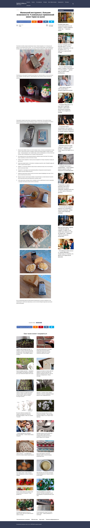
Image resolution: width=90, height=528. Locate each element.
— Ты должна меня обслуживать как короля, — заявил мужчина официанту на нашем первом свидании (66, 129)
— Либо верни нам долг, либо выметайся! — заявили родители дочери (65, 89)
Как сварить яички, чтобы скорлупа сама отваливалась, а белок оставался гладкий (24, 474)
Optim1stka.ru (21, 3)
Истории (45, 2)
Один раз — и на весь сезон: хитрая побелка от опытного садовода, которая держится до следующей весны (45, 394)
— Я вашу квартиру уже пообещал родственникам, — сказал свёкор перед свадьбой (24, 434)
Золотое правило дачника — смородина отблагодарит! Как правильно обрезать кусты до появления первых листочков (24, 372)
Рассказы (67, 2)
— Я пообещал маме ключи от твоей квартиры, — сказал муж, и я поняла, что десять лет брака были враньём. (65, 254)
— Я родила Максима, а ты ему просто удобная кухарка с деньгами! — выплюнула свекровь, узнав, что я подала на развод (65, 108)
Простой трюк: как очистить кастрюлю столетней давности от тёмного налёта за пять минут (45, 474)
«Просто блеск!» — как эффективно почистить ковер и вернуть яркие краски (25, 454)
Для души (28, 5)
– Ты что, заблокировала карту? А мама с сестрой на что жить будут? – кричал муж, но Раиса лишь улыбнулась (65, 70)
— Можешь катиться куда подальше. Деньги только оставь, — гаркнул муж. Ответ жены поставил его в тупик (66, 148)
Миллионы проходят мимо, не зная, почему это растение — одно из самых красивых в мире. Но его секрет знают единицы (45, 414)
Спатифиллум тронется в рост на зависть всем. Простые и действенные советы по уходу (24, 513)
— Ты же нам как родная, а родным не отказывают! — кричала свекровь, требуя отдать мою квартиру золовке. (65, 210)
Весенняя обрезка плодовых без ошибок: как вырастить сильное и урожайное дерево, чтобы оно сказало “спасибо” (24, 414)
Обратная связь (34, 519)
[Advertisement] (35, 36)
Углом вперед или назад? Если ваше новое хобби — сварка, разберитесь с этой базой (44, 513)
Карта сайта (41, 519)
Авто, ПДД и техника (52, 2)
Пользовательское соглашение (23, 519)
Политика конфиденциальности (52, 519)
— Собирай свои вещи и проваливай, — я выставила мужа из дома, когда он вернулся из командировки (66, 168)
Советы (33, 2)
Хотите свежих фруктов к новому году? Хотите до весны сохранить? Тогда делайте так (24, 493)
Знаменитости (60, 2)
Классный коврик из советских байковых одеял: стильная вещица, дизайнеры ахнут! (44, 455)
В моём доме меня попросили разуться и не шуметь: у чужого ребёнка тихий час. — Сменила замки (65, 27)
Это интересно (39, 2)
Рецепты (28, 2)
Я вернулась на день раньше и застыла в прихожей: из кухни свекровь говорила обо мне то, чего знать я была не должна (66, 188)
